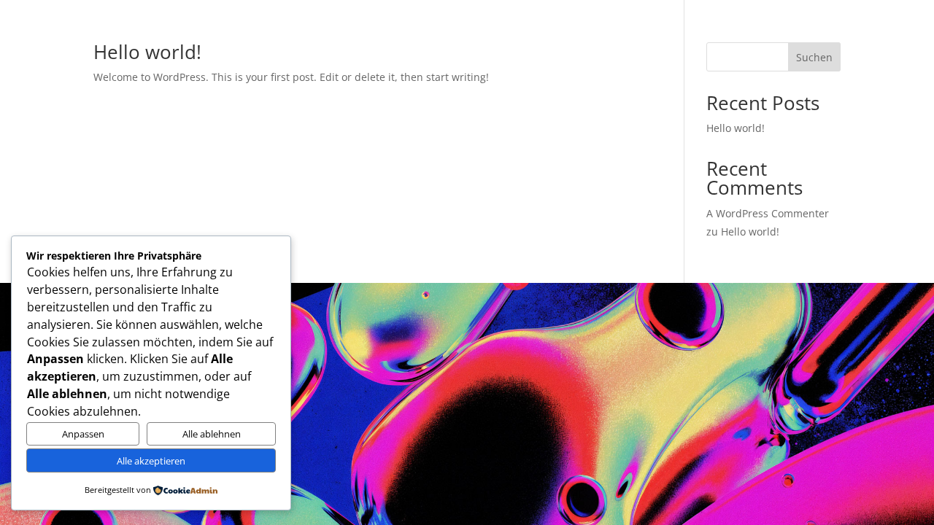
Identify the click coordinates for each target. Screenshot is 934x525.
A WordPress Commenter (767, 213)
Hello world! (147, 52)
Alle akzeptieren (151, 460)
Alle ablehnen (211, 433)
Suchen (814, 57)
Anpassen (83, 433)
